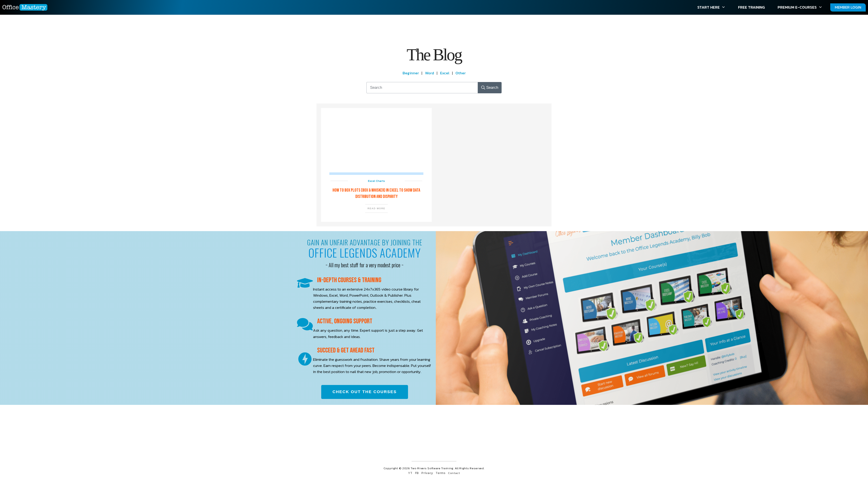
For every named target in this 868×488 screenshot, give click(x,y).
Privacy (427, 473)
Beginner (412, 73)
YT (410, 473)
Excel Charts (376, 181)
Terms (441, 473)
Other (460, 73)
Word (429, 73)
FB (417, 473)
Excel (444, 73)
